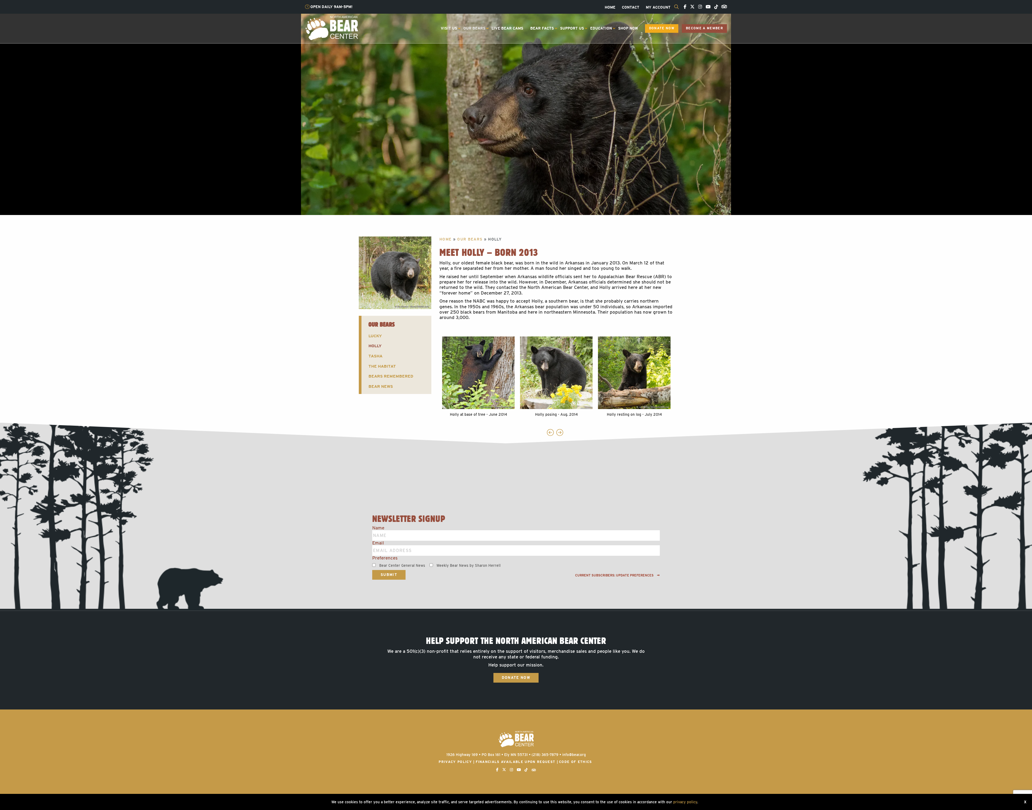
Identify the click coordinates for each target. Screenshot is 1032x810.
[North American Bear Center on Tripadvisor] (723, 6)
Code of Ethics (575, 762)
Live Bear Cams (507, 28)
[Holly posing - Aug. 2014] (556, 372)
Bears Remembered (390, 376)
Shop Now (628, 28)
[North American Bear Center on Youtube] (707, 7)
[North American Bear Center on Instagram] (699, 7)
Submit (389, 574)
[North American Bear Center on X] (690, 7)
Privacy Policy (455, 762)
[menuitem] (610, 7)
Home (610, 7)
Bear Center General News (402, 565)
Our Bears (474, 28)
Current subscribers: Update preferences (614, 575)
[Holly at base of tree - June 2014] (478, 372)
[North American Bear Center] (331, 27)
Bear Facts (542, 28)
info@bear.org (574, 754)
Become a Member (704, 28)
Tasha (375, 356)
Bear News (380, 386)
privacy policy (685, 802)
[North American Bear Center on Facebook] (683, 7)
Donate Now (661, 28)
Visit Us (449, 28)
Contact (630, 7)
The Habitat (382, 366)
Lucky (375, 335)
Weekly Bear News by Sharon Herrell (468, 565)
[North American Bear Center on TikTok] (715, 7)
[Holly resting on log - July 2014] (634, 372)
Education (601, 28)
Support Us (572, 28)
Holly (375, 345)
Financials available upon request (516, 762)
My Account (658, 7)
